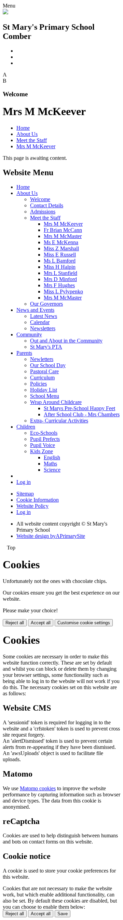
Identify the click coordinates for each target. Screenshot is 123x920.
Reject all (14, 622)
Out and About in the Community (66, 341)
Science (52, 470)
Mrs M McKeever (35, 146)
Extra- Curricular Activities (59, 420)
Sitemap (25, 494)
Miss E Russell (60, 254)
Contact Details (46, 205)
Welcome (40, 199)
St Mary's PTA (46, 347)
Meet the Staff (31, 140)
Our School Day (48, 365)
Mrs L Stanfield (60, 273)
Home (23, 128)
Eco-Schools (43, 433)
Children (25, 427)
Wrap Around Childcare (56, 402)
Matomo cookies (38, 788)
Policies (38, 384)
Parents (24, 353)
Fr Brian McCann (63, 230)
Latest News (43, 316)
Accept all (41, 622)
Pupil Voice (42, 445)
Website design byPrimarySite (50, 536)
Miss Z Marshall (61, 248)
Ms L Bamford (60, 261)
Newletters (41, 359)
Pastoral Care (44, 371)
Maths (50, 463)
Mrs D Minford (60, 279)
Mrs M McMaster (63, 236)
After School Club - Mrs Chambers (82, 414)
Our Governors (46, 304)
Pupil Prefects (45, 439)
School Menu (44, 396)
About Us (27, 134)
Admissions (42, 211)
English (52, 457)
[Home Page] (5, 12)
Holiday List (43, 390)
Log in (23, 482)
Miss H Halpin (60, 267)
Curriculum (42, 377)
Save (62, 913)
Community (29, 334)
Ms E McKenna (61, 242)
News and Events (35, 310)
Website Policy (32, 506)
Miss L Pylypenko (63, 291)
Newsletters (42, 328)
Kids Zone (41, 451)
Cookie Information (37, 500)
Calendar (40, 322)
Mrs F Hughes (59, 285)
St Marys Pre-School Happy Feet (79, 408)
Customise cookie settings (83, 622)
